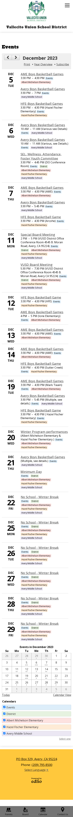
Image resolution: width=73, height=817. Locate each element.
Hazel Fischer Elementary (22, 727)
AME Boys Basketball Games (42, 74)
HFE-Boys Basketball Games (42, 103)
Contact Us (62, 814)
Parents (8, 814)
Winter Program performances (44, 431)
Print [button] (27, 64)
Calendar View (62, 695)
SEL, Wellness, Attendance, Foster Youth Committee (41, 156)
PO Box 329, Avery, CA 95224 (36, 759)
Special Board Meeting (38, 234)
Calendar (43, 814)
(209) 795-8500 (42, 765)
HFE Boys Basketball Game (41, 217)
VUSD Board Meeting (36, 264)
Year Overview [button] (43, 64)
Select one (65, 738)
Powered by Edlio (36, 780)
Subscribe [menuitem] (62, 64)
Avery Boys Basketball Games (43, 89)
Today (6, 695)
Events (10, 707)
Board (25, 814)
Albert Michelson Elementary (24, 720)
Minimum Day (31, 471)
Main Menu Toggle (67, 5)
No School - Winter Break (40, 497)
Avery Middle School (19, 733)
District (11, 714)
